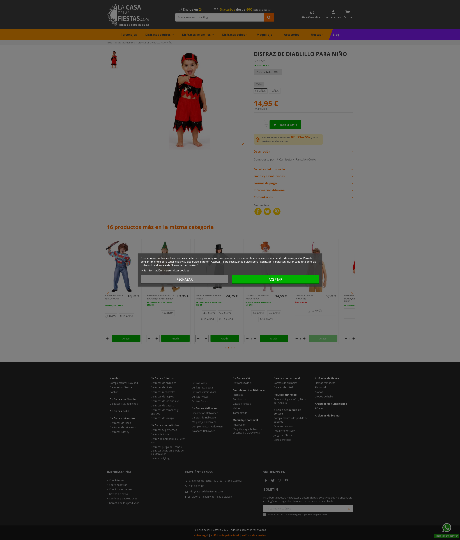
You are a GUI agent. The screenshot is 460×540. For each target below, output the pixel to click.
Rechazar (184, 279)
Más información (151, 270)
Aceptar (275, 279)
